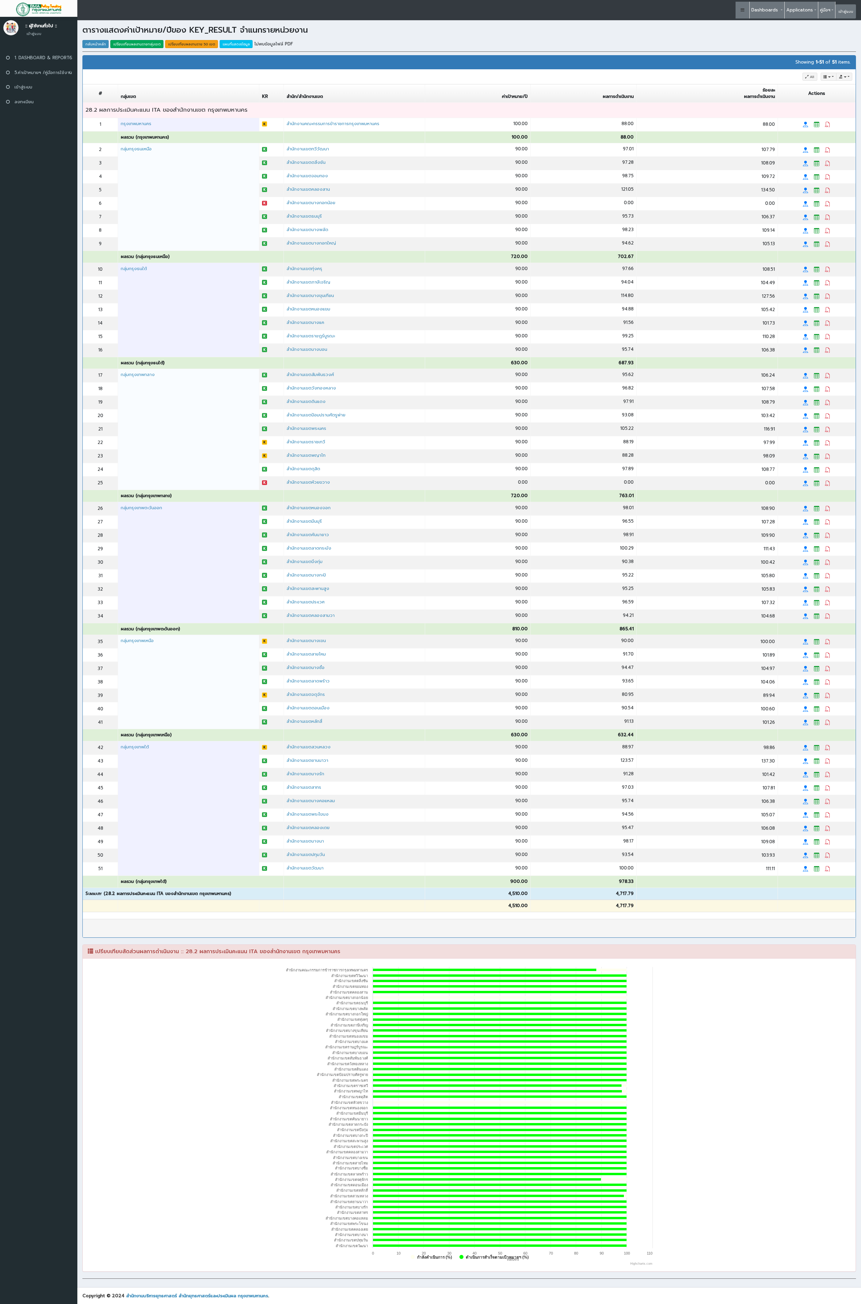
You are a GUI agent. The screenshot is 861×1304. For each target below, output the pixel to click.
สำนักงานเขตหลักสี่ (304, 721)
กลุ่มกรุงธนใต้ (134, 268)
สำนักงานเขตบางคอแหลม (311, 800)
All (811, 76)
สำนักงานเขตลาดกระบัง (309, 548)
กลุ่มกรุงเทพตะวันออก (141, 508)
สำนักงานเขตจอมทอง (307, 176)
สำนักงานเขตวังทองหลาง (311, 388)
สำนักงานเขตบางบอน (307, 349)
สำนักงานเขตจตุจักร (306, 694)
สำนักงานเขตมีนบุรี (304, 521)
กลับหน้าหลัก (95, 44)
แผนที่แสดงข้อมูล (236, 44)
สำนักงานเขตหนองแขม (308, 309)
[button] (743, 10)
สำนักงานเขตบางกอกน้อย (311, 202)
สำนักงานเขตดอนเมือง (308, 708)
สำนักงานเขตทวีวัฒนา (308, 149)
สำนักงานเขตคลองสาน (308, 189)
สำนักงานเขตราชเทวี (306, 442)
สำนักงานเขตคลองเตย (308, 827)
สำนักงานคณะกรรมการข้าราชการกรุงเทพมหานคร (333, 123)
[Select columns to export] (829, 77)
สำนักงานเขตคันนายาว (308, 534)
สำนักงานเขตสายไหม (306, 654)
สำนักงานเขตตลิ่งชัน (306, 162)
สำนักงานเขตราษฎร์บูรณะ (311, 336)
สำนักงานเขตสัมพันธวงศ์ (310, 374)
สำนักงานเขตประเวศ (306, 602)
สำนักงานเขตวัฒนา (305, 868)
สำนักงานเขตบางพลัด (307, 229)
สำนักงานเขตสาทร (304, 787)
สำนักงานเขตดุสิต (303, 468)
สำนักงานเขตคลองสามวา (311, 615)
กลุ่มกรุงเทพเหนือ (137, 640)
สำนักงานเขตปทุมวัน (306, 854)
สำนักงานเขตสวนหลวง (309, 747)
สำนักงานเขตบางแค (305, 322)
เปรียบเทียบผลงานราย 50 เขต (191, 44)
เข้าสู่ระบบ (845, 11)
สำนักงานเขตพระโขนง (308, 814)
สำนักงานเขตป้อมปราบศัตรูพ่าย (316, 415)
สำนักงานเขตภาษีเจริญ (308, 282)
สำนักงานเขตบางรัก (305, 774)
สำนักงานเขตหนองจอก (309, 508)
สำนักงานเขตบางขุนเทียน (310, 295)
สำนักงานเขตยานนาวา (307, 760)
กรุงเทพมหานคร (136, 123)
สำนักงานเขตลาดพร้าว (308, 681)
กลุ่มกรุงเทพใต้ (135, 747)
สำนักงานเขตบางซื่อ (306, 667)
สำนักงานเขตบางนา (305, 841)
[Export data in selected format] (844, 77)
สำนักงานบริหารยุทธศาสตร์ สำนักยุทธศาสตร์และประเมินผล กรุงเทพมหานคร (197, 1296)
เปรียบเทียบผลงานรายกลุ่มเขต (137, 44)
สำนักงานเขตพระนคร (306, 428)
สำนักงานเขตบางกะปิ (306, 575)
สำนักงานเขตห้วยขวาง (308, 482)
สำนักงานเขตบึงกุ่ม (305, 561)
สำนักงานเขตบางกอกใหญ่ (311, 243)
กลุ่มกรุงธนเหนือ (136, 149)
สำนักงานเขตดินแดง (306, 401)
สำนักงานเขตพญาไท (306, 455)
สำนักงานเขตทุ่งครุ (304, 268)
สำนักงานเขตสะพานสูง (308, 588)
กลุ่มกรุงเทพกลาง (138, 374)
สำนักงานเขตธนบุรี (304, 216)
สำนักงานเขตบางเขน (306, 640)
